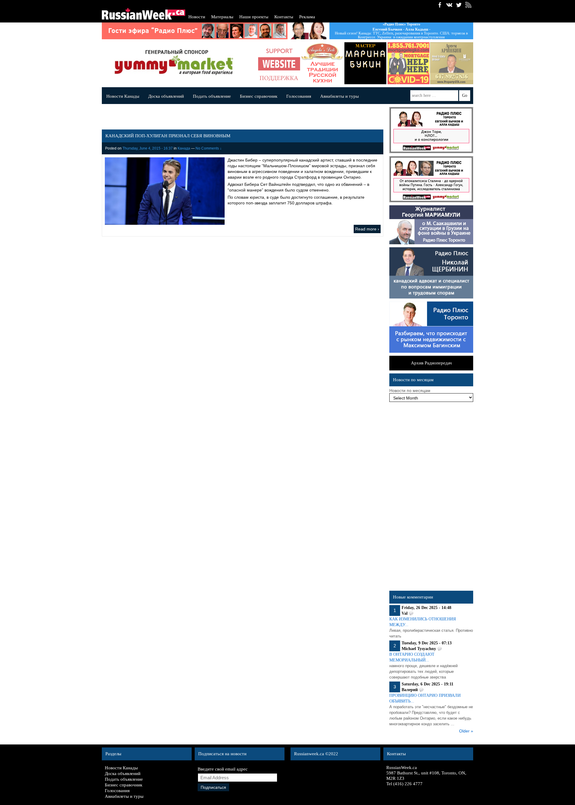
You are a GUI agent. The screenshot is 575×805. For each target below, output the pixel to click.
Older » (466, 731)
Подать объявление (212, 96)
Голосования (298, 96)
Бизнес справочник (258, 96)
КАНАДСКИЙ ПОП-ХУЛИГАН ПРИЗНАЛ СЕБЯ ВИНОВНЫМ (167, 135)
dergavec (408, 63)
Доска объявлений (166, 96)
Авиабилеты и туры (339, 96)
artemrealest (451, 63)
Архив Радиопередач (431, 363)
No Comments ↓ (209, 148)
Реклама (307, 16)
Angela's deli (322, 63)
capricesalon (365, 63)
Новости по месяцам (409, 390)
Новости (196, 16)
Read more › (367, 229)
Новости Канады (122, 96)
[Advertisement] (431, 498)
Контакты (283, 16)
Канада (184, 148)
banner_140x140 (279, 63)
